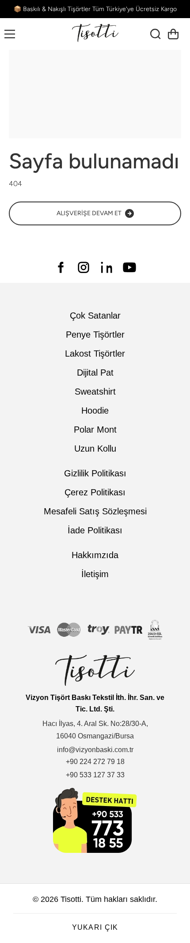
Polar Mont (95, 429)
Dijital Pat (95, 372)
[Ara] (159, 34)
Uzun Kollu (95, 448)
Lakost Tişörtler (95, 353)
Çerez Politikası (95, 492)
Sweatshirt (95, 391)
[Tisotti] (95, 33)
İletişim (95, 574)
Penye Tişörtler (95, 334)
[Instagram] (83, 267)
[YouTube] (129, 267)
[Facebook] (60, 267)
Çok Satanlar (95, 315)
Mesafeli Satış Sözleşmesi (95, 511)
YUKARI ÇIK (95, 927)
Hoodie (95, 410)
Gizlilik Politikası (95, 473)
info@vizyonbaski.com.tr (95, 749)
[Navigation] (9, 34)
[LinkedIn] (106, 267)
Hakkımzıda (95, 555)
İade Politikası (95, 530)
